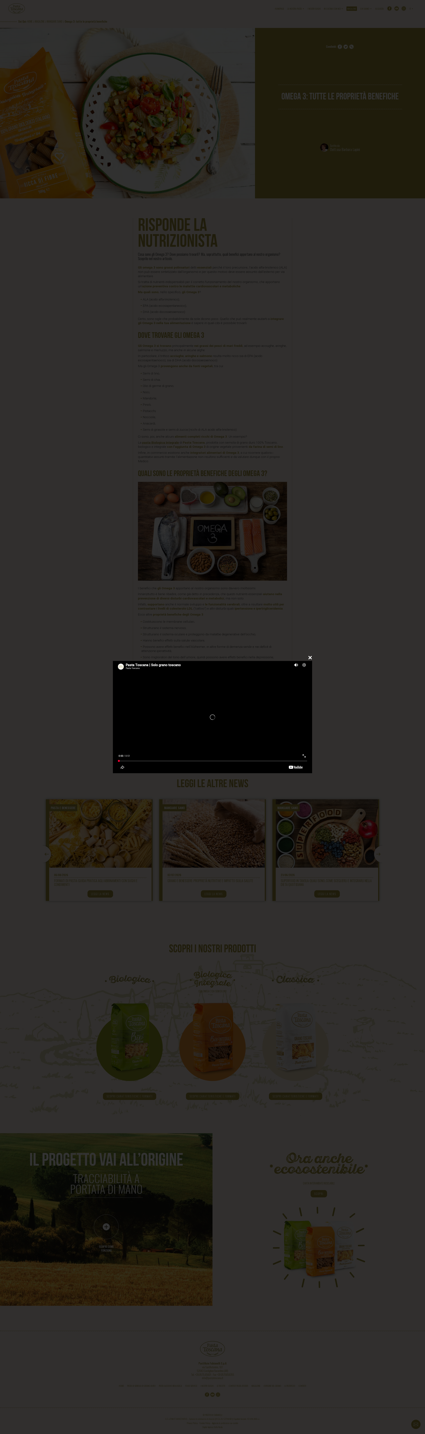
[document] (212, 717)
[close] (310, 658)
